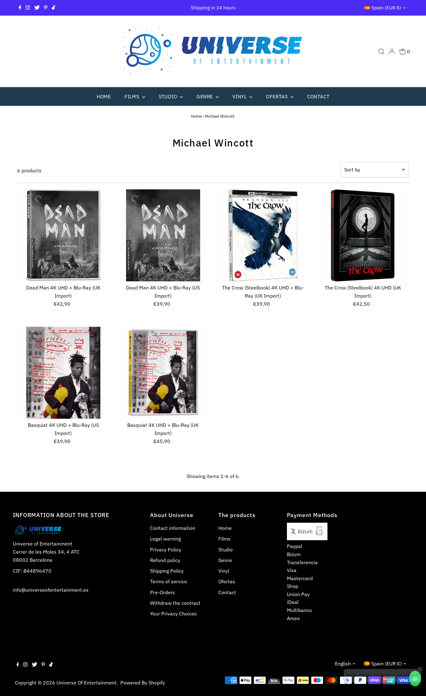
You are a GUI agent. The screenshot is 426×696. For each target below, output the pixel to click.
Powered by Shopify (142, 682)
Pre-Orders (162, 592)
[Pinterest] (45, 7)
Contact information (172, 528)
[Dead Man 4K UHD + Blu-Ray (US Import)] (163, 235)
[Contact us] (415, 678)
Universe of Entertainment (86, 682)
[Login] (392, 51)
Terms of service (168, 581)
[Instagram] (27, 7)
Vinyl (240, 96)
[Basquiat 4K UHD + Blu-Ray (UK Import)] (163, 373)
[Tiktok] (53, 7)
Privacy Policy (165, 549)
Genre (205, 96)
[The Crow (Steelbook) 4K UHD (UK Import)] (363, 235)
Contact (318, 96)
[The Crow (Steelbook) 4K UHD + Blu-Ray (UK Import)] (263, 235)
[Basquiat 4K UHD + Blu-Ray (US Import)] (63, 373)
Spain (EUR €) (386, 8)
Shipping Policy (167, 571)
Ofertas (277, 96)
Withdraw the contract (175, 603)
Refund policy (165, 560)
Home (104, 96)
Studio (169, 96)
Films (132, 96)
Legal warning (165, 539)
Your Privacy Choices (173, 613)
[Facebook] (20, 7)
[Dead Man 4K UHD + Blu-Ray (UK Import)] (63, 235)
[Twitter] (37, 7)
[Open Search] (381, 51)
